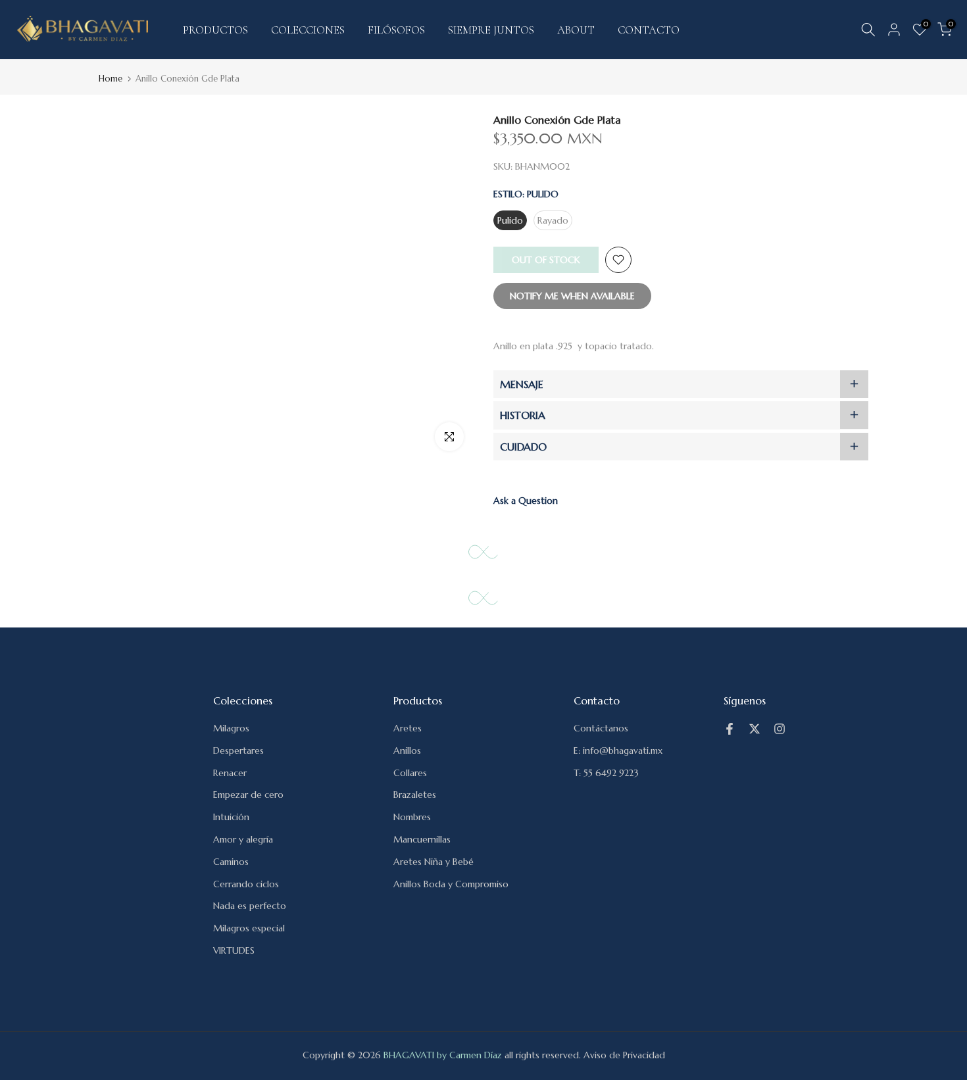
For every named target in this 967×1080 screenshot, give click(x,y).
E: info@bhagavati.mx (618, 750)
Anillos (407, 750)
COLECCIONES (308, 30)
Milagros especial (249, 928)
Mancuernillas (422, 839)
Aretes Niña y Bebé (433, 862)
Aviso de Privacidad (624, 1055)
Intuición (231, 817)
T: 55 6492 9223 (606, 773)
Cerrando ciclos (246, 884)
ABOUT (576, 30)
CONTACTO (649, 30)
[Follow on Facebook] (729, 729)
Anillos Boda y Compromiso (450, 884)
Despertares (238, 750)
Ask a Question (525, 500)
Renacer (230, 773)
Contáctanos (601, 728)
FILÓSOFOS (396, 30)
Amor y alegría (243, 839)
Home (110, 78)
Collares (410, 773)
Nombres (412, 817)
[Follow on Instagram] (779, 729)
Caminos (231, 862)
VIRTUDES (234, 950)
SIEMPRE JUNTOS (491, 30)
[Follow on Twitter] (754, 729)
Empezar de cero (248, 794)
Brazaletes (414, 794)
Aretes (407, 728)
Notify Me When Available (572, 296)
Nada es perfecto (249, 906)
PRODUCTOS (215, 30)
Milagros (231, 728)
